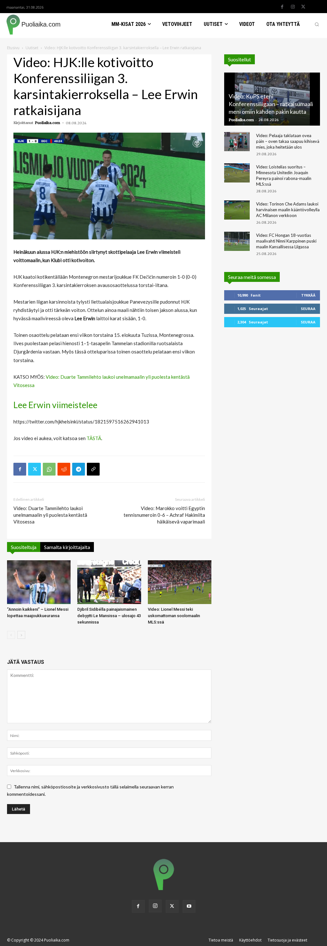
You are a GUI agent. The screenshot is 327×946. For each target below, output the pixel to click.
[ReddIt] (63, 469)
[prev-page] (11, 635)
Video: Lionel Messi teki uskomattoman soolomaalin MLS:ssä (174, 615)
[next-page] (21, 635)
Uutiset (32, 47)
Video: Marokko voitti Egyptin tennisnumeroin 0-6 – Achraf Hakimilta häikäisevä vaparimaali (164, 514)
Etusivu (13, 47)
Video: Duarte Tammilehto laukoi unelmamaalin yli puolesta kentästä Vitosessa (50, 514)
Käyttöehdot (250, 940)
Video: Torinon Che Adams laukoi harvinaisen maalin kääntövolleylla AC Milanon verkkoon (288, 209)
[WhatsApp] (49, 469)
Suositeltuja (23, 547)
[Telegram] (78, 469)
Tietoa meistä (221, 940)
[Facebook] (282, 7)
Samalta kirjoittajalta (67, 547)
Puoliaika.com (47, 122)
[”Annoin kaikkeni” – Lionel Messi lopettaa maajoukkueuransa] (39, 582)
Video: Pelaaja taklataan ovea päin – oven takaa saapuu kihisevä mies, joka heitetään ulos (287, 141)
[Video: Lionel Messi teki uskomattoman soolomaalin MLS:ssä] (179, 582)
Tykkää (308, 295)
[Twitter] (303, 7)
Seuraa (308, 308)
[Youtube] (189, 906)
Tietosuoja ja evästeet (287, 940)
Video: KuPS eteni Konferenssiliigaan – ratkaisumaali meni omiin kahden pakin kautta (271, 104)
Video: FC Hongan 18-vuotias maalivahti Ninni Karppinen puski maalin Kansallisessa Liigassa (286, 241)
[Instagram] (292, 7)
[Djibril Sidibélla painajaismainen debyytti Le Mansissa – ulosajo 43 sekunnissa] (109, 582)
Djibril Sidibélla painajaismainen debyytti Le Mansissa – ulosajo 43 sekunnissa (109, 615)
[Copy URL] (93, 469)
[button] (316, 24)
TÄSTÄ (94, 438)
